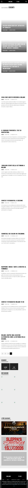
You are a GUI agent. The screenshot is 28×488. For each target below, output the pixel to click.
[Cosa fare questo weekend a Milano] (14, 86)
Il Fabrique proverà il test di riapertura (11, 131)
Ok (14, 485)
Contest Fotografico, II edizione (12, 200)
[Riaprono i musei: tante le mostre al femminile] (14, 255)
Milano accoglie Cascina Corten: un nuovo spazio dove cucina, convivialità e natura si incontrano (14, 458)
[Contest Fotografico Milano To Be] (14, 290)
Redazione (7, 99)
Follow (14, 363)
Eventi (2, 99)
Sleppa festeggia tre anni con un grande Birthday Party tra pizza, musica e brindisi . (14, 443)
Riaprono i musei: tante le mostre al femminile (13, 268)
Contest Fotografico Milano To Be (12, 302)
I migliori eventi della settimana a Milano (13, 166)
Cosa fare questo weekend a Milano (13, 97)
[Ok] (26, 484)
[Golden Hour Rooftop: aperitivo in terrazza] (14, 21)
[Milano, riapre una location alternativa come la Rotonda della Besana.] (14, 323)
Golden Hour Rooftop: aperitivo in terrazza (14, 428)
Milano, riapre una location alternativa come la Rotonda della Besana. (13, 337)
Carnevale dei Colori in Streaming (12, 234)
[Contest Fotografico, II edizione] (14, 189)
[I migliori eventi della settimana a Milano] (14, 154)
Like (5, 363)
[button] (1, 2)
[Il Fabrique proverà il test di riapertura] (14, 119)
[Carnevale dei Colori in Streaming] (14, 222)
